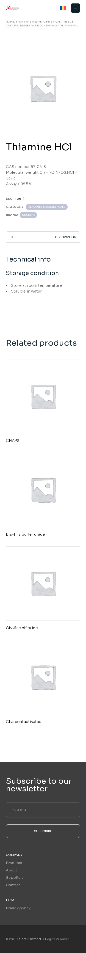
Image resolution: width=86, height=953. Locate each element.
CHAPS (12, 440)
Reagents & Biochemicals (46, 206)
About (11, 870)
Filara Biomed (29, 939)
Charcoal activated (24, 721)
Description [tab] (66, 237)
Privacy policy (18, 908)
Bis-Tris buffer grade (25, 534)
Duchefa (28, 214)
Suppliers (15, 877)
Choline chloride (22, 628)
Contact (13, 885)
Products (14, 863)
